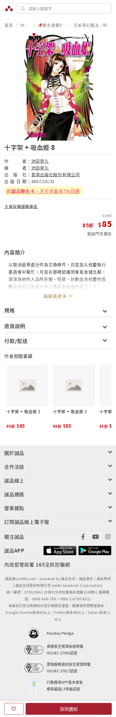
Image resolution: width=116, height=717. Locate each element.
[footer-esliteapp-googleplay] (95, 550)
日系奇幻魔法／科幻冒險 (92, 25)
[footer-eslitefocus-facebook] (83, 536)
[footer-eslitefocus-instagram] (108, 536)
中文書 (25, 25)
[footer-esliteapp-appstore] (60, 550)
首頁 (9, 25)
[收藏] (14, 709)
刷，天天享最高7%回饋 (43, 191)
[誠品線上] (9, 8)
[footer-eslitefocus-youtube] (95, 536)
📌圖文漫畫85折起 (52, 25)
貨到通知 (69, 708)
